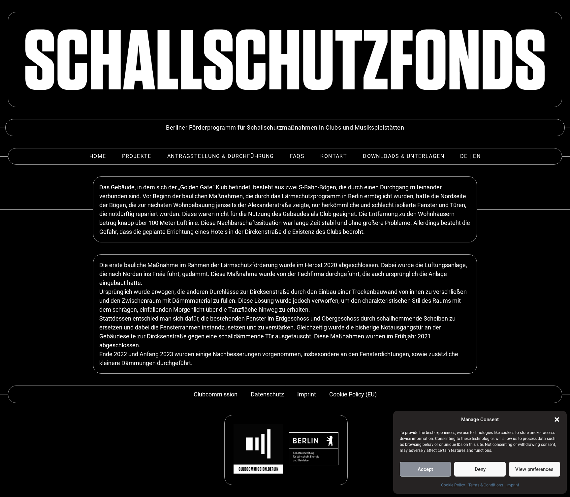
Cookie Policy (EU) (353, 394)
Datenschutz (267, 394)
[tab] (97, 156)
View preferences (534, 469)
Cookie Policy (453, 485)
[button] (557, 419)
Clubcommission (216, 394)
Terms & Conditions (485, 485)
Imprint (512, 485)
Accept (425, 469)
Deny (480, 469)
